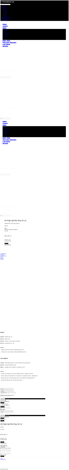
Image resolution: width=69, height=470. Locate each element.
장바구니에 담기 (3, 443)
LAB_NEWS (5, 19)
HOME (4, 6)
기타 (6, 15)
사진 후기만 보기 (5, 404)
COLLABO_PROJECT (7, 18)
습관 (6, 14)
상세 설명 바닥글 (3, 255)
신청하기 (2, 456)
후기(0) (1, 256)
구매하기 (2, 420)
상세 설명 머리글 (3, 253)
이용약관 (1, 458)
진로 (6, 9)
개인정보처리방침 (3, 459)
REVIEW (4, 20)
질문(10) (1, 258)
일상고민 (7, 12)
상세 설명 (2, 254)
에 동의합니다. (7, 395)
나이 (6, 13)
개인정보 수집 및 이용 (4, 395)
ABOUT (4, 7)
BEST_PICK (5, 17)
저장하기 (2, 402)
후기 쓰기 (2, 406)
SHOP (4, 8)
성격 (6, 11)
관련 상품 (2, 259)
